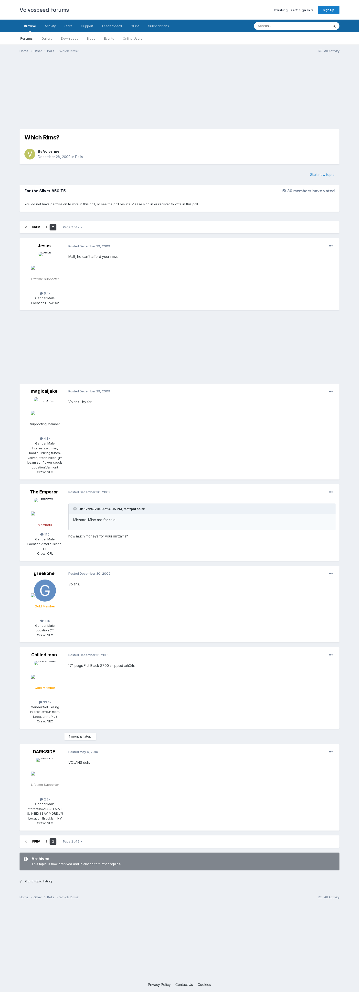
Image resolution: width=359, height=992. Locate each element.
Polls (79, 157)
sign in (148, 204)
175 (46, 534)
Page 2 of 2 (72, 227)
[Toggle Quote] (75, 509)
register (164, 204)
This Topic (314, 26)
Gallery (47, 38)
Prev (36, 227)
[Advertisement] (179, 95)
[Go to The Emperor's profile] (45, 509)
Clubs (135, 26)
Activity (50, 26)
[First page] (25, 227)
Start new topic (322, 174)
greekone (44, 573)
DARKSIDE (44, 751)
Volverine (51, 151)
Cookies (204, 984)
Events (109, 38)
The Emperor (44, 491)
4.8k (46, 438)
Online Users (132, 38)
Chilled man (44, 654)
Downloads (69, 38)
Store (68, 26)
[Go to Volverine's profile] (29, 154)
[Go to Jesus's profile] (45, 263)
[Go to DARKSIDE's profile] (45, 769)
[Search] (334, 26)
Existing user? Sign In (292, 10)
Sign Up (328, 10)
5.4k (46, 293)
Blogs (91, 38)
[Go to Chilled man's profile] (45, 672)
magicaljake (44, 391)
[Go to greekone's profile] (45, 591)
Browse (30, 26)
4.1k (46, 621)
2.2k (46, 799)
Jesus (44, 245)
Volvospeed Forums (44, 10)
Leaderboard (112, 26)
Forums (26, 38)
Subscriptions (158, 26)
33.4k (46, 702)
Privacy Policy (159, 984)
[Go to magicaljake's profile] (45, 408)
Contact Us (184, 984)
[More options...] (331, 246)
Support (87, 26)
